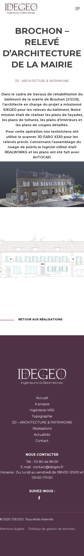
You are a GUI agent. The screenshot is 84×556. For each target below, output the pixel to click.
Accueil (42, 398)
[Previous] (11, 259)
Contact (42, 441)
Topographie (42, 416)
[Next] (72, 259)
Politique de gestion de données (51, 529)
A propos (42, 404)
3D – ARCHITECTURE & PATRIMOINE (42, 422)
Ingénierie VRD (42, 410)
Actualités (42, 435)
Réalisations (42, 428)
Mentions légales (12, 529)
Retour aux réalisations (40, 319)
